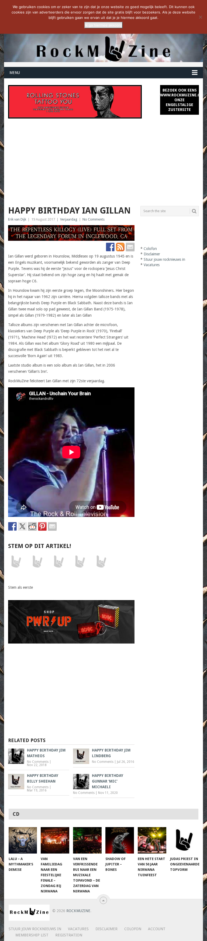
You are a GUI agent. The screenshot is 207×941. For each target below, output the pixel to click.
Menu (14, 72)
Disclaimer (152, 254)
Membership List (32, 935)
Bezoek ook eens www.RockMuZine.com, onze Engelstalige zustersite (179, 100)
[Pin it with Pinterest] (42, 526)
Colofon (150, 248)
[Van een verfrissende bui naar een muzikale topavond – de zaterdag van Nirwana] (87, 840)
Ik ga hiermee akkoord (103, 25)
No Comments (93, 219)
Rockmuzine (78, 911)
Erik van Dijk (17, 219)
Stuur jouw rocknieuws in (164, 259)
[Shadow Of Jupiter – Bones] (119, 840)
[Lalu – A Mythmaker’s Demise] (23, 840)
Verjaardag (68, 219)
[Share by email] (52, 526)
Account (156, 929)
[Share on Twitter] (22, 526)
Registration (68, 935)
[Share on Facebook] (12, 526)
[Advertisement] (103, 159)
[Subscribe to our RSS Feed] (120, 247)
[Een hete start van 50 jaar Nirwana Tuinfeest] (152, 840)
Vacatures (152, 265)
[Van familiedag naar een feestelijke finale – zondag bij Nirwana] (55, 840)
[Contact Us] (130, 247)
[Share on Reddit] (32, 526)
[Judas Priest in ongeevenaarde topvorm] (184, 840)
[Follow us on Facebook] (110, 247)
